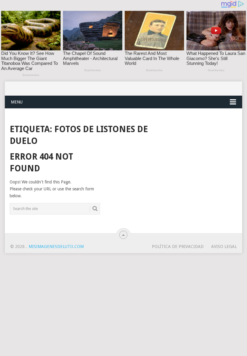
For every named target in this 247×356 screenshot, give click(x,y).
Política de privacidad (178, 246)
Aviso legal (224, 246)
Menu (17, 102)
